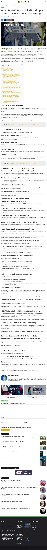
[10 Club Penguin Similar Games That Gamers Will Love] (43, 438)
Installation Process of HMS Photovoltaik (9, 88)
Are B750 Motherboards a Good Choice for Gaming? (12, 446)
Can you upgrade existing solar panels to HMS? (11, 101)
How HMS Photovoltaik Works (7, 68)
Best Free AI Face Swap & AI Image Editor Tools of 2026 (12, 501)
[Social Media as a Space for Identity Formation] (43, 483)
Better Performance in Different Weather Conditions (12, 84)
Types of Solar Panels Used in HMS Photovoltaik (11, 87)
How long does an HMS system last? (9, 100)
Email (2, 422)
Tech (5, 5)
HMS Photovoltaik (9, 51)
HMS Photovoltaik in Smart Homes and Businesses (12, 92)
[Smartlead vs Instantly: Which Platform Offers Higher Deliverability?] (27, 539)
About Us (34, 527)
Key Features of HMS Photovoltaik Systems (10, 74)
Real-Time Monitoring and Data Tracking (10, 76)
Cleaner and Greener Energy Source (9, 81)
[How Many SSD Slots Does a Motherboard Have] (43, 458)
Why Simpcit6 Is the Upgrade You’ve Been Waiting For (12, 441)
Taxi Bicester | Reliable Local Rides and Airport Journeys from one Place (16, 508)
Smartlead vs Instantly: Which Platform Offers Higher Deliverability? (20, 540)
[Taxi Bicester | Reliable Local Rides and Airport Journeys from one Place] (43, 511)
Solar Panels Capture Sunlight (8, 69)
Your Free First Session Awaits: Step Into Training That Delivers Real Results (23, 533)
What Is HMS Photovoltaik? (7, 66)
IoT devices (29, 301)
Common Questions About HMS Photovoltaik (11, 96)
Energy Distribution (6, 71)
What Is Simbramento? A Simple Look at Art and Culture (22, 163)
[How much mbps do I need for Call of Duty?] (43, 463)
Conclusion (5, 102)
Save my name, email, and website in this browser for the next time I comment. (16, 427)
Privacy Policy (34, 531)
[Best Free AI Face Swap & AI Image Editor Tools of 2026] (43, 504)
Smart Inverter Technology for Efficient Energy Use (11, 75)
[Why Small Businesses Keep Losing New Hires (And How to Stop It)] (43, 497)
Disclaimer (34, 529)
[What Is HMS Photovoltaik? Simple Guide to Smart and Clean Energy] (27, 525)
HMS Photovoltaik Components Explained (10, 86)
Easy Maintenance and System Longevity (10, 83)
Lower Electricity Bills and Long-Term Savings (11, 82)
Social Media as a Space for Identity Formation (11, 480)
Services (33, 524)
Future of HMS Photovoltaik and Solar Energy (11, 95)
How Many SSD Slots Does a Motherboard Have (11, 456)
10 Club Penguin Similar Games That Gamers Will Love (12, 436)
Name (2, 417)
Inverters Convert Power (7, 70)
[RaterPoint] (23, 2)
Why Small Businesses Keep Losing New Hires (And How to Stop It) (15, 494)
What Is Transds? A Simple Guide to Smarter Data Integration (24, 124)
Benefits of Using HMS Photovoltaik (9, 80)
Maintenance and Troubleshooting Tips (9, 90)
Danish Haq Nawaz (5, 16)
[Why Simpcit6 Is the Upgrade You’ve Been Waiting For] (43, 443)
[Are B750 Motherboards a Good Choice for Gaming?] (43, 448)
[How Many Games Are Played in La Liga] (43, 453)
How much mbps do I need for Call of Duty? (10, 461)
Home (3, 5)
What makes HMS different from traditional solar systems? (13, 97)
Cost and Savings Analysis (7, 91)
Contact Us (34, 525)
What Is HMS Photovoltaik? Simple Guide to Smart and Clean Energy (20, 526)
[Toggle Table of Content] (21, 65)
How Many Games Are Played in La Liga (9, 451)
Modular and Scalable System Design (9, 77)
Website (25, 422)
